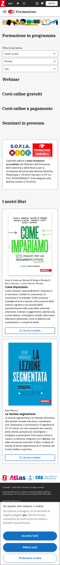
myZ (10, 3)
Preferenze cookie (30, 558)
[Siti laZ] (37, 3)
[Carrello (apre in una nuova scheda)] (42, 3)
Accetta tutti (30, 535)
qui (24, 515)
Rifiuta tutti (30, 547)
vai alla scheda (32, 330)
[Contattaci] (24, 3)
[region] (30, 533)
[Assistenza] (18, 3)
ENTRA (51, 3)
